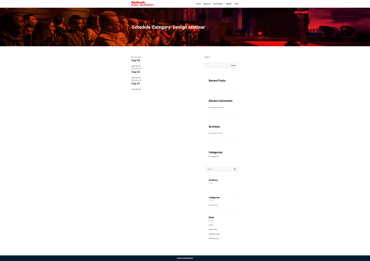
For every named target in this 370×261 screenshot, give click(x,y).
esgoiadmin (137, 57)
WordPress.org (214, 238)
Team (236, 4)
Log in (211, 225)
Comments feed (214, 234)
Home (198, 4)
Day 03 (136, 60)
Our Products (218, 4)
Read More (135, 66)
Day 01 (136, 83)
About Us (207, 4)
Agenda (228, 4)
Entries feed (213, 229)
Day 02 (136, 72)
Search (207, 57)
